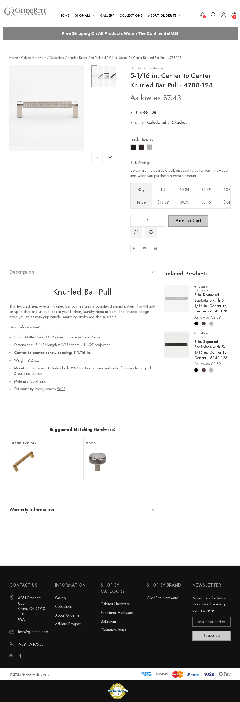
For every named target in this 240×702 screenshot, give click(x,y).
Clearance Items (113, 630)
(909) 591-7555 (30, 644)
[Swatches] (196, 323)
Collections (63, 606)
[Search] (213, 14)
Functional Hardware (117, 612)
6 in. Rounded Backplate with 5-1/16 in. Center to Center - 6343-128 (210, 303)
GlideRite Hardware (146, 68)
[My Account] (223, 15)
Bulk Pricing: (140, 162)
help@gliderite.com (33, 632)
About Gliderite (67, 615)
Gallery (60, 598)
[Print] (155, 248)
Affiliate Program (68, 624)
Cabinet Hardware (115, 604)
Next (110, 157)
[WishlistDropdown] (151, 232)
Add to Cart (188, 220)
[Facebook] (133, 248)
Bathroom (108, 621)
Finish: (142, 139)
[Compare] (202, 14)
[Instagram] (11, 655)
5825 (61, 389)
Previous (97, 157)
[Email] (144, 248)
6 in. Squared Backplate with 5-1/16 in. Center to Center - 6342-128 (211, 349)
